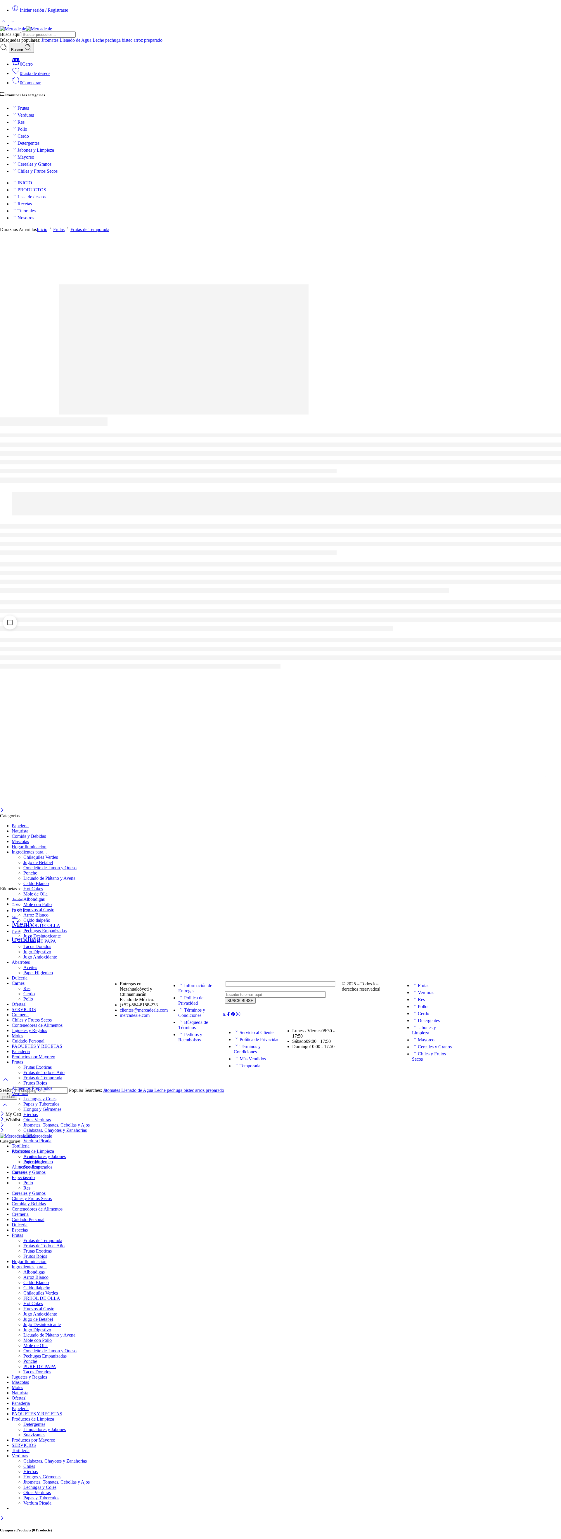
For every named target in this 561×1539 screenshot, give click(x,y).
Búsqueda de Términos (193, 1025)
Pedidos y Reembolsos (190, 1037)
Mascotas (20, 841)
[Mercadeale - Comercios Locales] (26, 28)
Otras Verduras (37, 1119)
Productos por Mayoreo (33, 1439)
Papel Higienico (38, 972)
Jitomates (50, 40)
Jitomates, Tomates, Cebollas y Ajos (56, 1124)
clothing (17, 899)
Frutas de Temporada (89, 229)
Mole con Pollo (37, 904)
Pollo (22, 129)
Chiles (29, 1135)
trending (26, 938)
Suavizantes (34, 1166)
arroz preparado (148, 40)
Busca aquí (11, 34)
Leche (99, 40)
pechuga (113, 40)
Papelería (20, 825)
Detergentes (28, 143)
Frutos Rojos (35, 1082)
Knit (15, 917)
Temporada (250, 1065)
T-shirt (16, 931)
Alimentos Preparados (32, 1088)
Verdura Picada (37, 1140)
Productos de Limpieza (33, 1151)
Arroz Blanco (36, 914)
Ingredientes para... (29, 851)
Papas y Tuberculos (41, 1103)
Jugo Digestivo (37, 951)
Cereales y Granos (34, 164)
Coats (15, 904)
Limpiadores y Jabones (44, 1156)
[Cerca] (2, 810)
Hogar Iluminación (29, 846)
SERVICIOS (24, 1445)
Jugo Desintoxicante (42, 935)
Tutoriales (27, 210)
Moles (17, 1387)
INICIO (25, 182)
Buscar (17, 50)
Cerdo (23, 136)
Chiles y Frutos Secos (38, 171)
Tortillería (21, 1145)
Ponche (30, 872)
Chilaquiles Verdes (40, 857)
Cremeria (20, 1214)
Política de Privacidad (190, 1000)
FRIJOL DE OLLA (41, 925)
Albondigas (34, 899)
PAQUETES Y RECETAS (37, 1413)
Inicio (42, 229)
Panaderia (21, 1403)
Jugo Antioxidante (40, 956)
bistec (128, 40)
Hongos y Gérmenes (42, 1109)
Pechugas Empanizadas (45, 930)
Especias (20, 1177)
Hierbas (30, 1114)
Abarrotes (21, 962)
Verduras (26, 115)
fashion (21, 910)
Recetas (25, 203)
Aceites (30, 967)
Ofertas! (19, 1397)
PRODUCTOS (32, 189)
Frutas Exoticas (37, 1250)
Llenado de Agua (76, 40)
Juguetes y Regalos (29, 1376)
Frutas (23, 108)
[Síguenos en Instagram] (238, 1014)
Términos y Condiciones (191, 1013)
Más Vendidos (253, 1058)
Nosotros (26, 217)
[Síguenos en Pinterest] (233, 1014)
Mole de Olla (35, 893)
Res (21, 122)
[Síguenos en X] (224, 1014)
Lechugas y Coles (39, 1098)
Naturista (20, 830)
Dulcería (19, 1224)
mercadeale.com (135, 1015)
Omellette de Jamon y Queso (50, 867)
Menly (23, 923)
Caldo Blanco (36, 883)
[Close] (2, 1518)
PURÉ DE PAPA (39, 1366)
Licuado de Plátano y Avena (49, 878)
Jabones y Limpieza (36, 150)
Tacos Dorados (37, 946)
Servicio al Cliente (256, 1032)
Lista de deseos (32, 196)
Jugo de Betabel (38, 862)
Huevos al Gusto (38, 909)
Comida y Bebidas (29, 836)
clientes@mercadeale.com (144, 1010)
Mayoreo (26, 157)
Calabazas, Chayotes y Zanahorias (55, 1130)
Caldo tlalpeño (36, 920)
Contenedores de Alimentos (37, 1208)
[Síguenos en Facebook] (228, 1014)
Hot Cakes (33, 888)
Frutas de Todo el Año (44, 1245)
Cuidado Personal (28, 1219)
